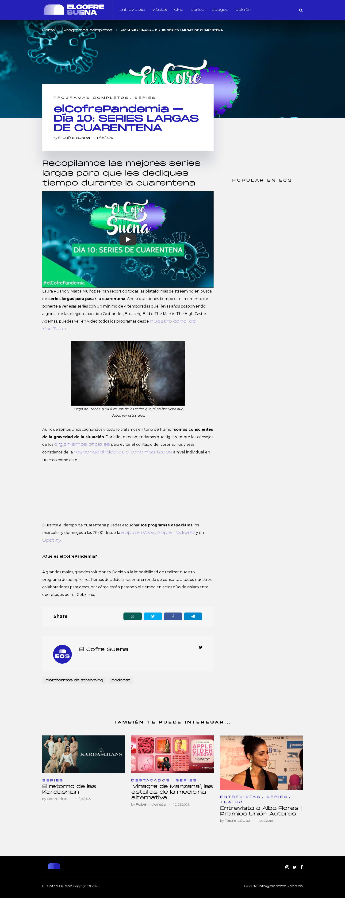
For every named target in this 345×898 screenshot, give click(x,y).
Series (197, 10)
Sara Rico (57, 799)
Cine (179, 10)
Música (159, 10)
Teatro (231, 802)
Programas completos (91, 98)
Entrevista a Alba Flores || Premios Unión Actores (261, 811)
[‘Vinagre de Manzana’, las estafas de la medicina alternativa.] (172, 754)
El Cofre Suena (74, 138)
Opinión (243, 10)
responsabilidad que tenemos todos (123, 452)
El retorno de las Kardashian (69, 789)
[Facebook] (301, 867)
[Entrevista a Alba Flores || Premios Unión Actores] (261, 762)
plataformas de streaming (74, 680)
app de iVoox (138, 533)
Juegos (219, 10)
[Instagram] (287, 867)
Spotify (51, 540)
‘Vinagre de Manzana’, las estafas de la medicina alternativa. (172, 792)
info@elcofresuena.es (281, 886)
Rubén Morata (151, 805)
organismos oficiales (82, 444)
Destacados (150, 780)
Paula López (238, 821)
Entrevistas (132, 10)
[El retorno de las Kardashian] (83, 754)
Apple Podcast (176, 533)
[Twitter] (295, 867)
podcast (120, 680)
